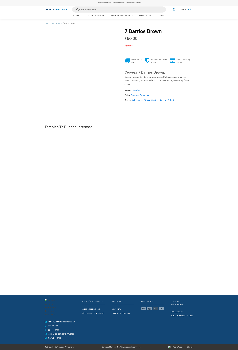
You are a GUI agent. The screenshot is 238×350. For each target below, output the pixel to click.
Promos (161, 15)
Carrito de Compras (121, 313)
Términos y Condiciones (93, 313)
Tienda (76, 15)
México (147, 100)
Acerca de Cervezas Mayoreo (61, 334)
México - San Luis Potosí (162, 100)
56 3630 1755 (53, 330)
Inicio (46, 23)
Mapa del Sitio (54, 338)
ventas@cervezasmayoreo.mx (61, 322)
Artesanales (137, 100)
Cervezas (135, 95)
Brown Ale (59, 23)
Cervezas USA (145, 15)
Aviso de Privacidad (91, 309)
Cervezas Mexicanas (95, 15)
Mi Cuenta (116, 309)
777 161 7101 (53, 326)
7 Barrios (135, 90)
